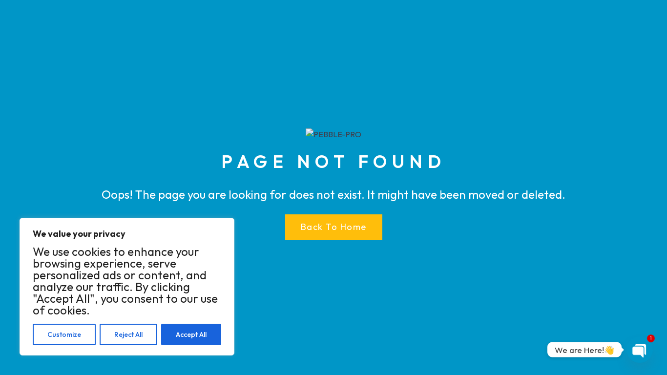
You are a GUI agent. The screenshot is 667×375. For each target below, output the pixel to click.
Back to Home (334, 226)
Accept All (191, 334)
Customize (64, 334)
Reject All (128, 334)
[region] (127, 286)
